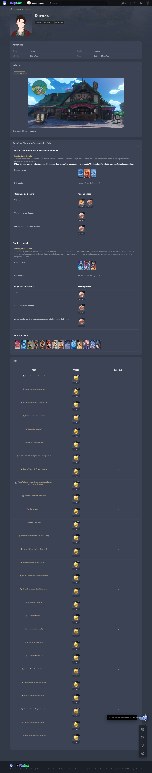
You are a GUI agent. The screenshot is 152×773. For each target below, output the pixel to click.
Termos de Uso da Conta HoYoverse (100, 769)
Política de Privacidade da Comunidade (22, 769)
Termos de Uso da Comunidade (46, 769)
